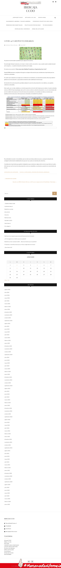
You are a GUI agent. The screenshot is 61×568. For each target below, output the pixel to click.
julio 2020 (7, 487)
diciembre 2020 (8, 473)
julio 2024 (7, 357)
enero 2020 (7, 504)
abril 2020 (7, 495)
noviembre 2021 (8, 442)
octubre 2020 (8, 479)
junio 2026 (7, 295)
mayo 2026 (7, 298)
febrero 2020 (8, 501)
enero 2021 (7, 470)
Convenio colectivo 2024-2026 (43, 21)
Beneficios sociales (9, 209)
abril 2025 (7, 334)
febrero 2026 (8, 306)
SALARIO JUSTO (8, 220)
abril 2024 (7, 365)
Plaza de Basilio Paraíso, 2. (11, 523)
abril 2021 (7, 462)
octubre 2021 (8, 445)
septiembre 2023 (8, 385)
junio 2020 (7, 490)
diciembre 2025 (8, 312)
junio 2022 (7, 422)
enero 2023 (7, 405)
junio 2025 (7, 329)
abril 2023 (7, 397)
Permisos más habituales (14, 25)
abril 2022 (7, 428)
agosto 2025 (7, 323)
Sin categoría (7, 226)
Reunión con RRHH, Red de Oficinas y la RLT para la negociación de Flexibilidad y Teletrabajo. (35, 182)
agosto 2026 (7, 289)
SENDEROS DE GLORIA (10, 178)
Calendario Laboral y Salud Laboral (18, 21)
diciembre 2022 (8, 408)
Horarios (7, 214)
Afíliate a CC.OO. (30, 17)
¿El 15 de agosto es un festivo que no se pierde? (15, 238)
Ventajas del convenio (22, 28)
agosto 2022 (7, 419)
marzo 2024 (7, 368)
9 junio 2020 (22, 45)
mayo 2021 (7, 459)
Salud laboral (8, 223)
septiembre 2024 (8, 354)
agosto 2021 (7, 450)
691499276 (8, 528)
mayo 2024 (7, 363)
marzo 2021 (7, 464)
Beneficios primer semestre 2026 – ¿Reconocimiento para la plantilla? (21, 241)
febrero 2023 (8, 402)
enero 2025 (7, 343)
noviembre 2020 (8, 476)
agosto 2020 (7, 484)
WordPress (47, 566)
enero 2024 (7, 374)
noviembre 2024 (8, 348)
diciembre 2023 (8, 377)
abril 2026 (7, 300)
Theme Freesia (32, 566)
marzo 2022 (7, 430)
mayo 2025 (7, 332)
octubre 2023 (8, 382)
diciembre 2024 (8, 346)
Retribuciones (8, 217)
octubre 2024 (8, 351)
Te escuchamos (48, 25)
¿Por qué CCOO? (18, 17)
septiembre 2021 (8, 447)
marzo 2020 (7, 498)
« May (5, 280)
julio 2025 (7, 326)
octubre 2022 (8, 414)
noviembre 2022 (8, 411)
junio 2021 (7, 456)
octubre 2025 (8, 317)
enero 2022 (7, 436)
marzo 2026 (7, 303)
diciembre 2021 (8, 439)
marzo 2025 (7, 337)
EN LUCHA (7, 212)
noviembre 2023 (8, 380)
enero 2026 (7, 309)
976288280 (8, 526)
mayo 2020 (7, 493)
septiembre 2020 (8, 481)
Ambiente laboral (9, 206)
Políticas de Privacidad (33, 25)
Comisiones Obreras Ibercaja (11, 45)
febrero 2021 (8, 467)
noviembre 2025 (8, 315)
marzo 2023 (7, 399)
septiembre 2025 (8, 320)
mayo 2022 (7, 425)
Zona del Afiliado (38, 28)
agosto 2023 (7, 388)
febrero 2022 (8, 433)
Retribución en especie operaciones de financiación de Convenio (19, 236)
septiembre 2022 (8, 416)
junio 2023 (7, 394)
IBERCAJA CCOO (30, 9)
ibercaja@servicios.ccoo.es (11, 531)
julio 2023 (7, 391)
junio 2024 (7, 360)
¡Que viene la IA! (8, 247)
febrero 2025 (8, 340)
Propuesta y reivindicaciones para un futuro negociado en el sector (20, 244)
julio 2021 (7, 453)
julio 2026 (7, 292)
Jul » (9, 280)
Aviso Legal (42, 17)
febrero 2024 (8, 371)
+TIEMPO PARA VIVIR (10, 203)
